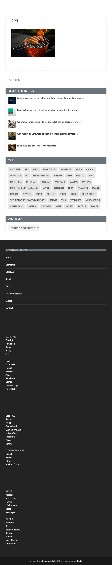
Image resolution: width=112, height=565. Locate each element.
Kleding (73, 182)
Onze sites (11, 543)
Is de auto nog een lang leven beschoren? (37, 146)
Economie (10, 265)
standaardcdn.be (49, 561)
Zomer (94, 206)
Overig (9, 301)
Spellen (51, 194)
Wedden (10, 522)
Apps (8, 375)
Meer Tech (10, 389)
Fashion (58, 175)
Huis (91, 175)
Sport (63, 194)
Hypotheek (16, 182)
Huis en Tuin (11, 433)
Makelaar (82, 188)
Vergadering (93, 200)
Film (8, 461)
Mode (8, 423)
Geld (69, 175)
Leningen (59, 188)
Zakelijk (82, 206)
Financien (10, 344)
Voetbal (32, 206)
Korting (86, 182)
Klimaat (9, 533)
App (27, 169)
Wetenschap (12, 385)
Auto (8, 354)
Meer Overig (12, 540)
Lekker (46, 188)
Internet (45, 182)
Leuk (70, 188)
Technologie (89, 194)
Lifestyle (10, 272)
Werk (8, 351)
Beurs (79, 169)
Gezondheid (11, 426)
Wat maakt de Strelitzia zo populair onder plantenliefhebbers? (48, 134)
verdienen (76, 200)
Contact (9, 308)
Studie (9, 536)
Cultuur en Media (14, 293)
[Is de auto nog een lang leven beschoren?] (12, 147)
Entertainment (41, 175)
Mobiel (9, 368)
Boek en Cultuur (13, 464)
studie (74, 194)
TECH (8, 361)
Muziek (95, 188)
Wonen (70, 206)
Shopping (10, 437)
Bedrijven (10, 378)
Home (8, 257)
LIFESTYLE (10, 416)
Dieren (9, 526)
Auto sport (11, 498)
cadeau (90, 169)
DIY (27, 175)
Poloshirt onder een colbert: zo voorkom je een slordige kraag (47, 110)
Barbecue (66, 169)
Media (9, 457)
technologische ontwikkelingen (27, 200)
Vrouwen (46, 206)
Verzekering (16, 206)
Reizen (39, 194)
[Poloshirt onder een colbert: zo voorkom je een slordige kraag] (12, 112)
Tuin (63, 200)
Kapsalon (60, 182)
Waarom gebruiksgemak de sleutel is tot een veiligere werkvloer (48, 122)
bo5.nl (80, 561)
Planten (26, 194)
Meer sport (11, 512)
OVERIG (9, 519)
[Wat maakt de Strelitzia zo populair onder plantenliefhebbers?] (12, 136)
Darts (8, 509)
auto (35, 169)
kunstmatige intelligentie (24, 188)
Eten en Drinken (13, 430)
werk (58, 206)
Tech (8, 286)
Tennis (53, 200)
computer (15, 175)
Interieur (31, 182)
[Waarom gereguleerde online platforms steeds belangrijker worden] (12, 100)
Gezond (80, 175)
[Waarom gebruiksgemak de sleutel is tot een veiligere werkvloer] (12, 124)
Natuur (14, 194)
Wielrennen (11, 505)
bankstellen (49, 169)
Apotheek (15, 169)
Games (9, 382)
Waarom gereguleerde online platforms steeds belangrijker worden (50, 98)
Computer (10, 364)
